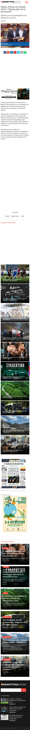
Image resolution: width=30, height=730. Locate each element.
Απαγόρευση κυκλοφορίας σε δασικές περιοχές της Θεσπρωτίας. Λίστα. (14, 598)
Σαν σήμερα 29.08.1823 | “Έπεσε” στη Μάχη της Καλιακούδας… (16, 717)
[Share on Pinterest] (15, 52)
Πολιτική (7, 216)
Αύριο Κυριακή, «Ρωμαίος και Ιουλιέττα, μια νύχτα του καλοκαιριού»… (17, 708)
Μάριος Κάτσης (15, 216)
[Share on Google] (8, 52)
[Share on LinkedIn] (11, 52)
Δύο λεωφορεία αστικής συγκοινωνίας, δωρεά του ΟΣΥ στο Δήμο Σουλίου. (15, 622)
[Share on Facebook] (5, 52)
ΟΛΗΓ (22, 216)
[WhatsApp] (25, 52)
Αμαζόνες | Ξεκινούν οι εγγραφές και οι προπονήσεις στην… (17, 700)
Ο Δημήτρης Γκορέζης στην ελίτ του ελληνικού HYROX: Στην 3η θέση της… (14, 553)
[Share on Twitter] (18, 52)
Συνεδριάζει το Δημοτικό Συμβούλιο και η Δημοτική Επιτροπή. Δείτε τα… (13, 451)
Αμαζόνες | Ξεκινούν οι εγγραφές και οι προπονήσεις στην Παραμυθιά (12, 280)
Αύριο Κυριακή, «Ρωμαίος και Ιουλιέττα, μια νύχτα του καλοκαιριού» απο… (13, 299)
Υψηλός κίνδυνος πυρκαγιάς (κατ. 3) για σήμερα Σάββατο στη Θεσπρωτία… (14, 338)
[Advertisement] (15, 73)
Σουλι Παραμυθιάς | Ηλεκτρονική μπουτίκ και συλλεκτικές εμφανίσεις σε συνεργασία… (14, 377)
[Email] (21, 52)
